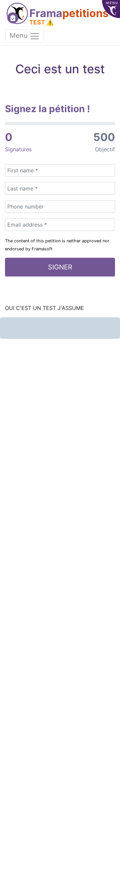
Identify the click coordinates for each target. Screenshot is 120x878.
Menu (20, 35)
